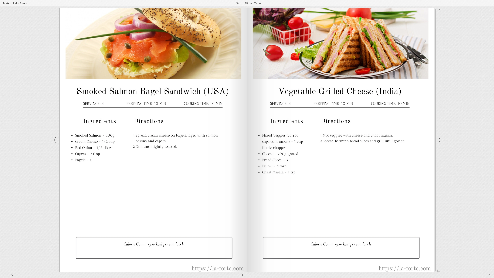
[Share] (237, 3)
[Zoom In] (256, 3)
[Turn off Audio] (246, 3)
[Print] (251, 3)
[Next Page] (439, 140)
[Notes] (260, 3)
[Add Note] (439, 271)
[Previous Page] (55, 140)
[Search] (439, 9)
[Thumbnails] (233, 3)
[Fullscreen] (488, 275)
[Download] (242, 3)
